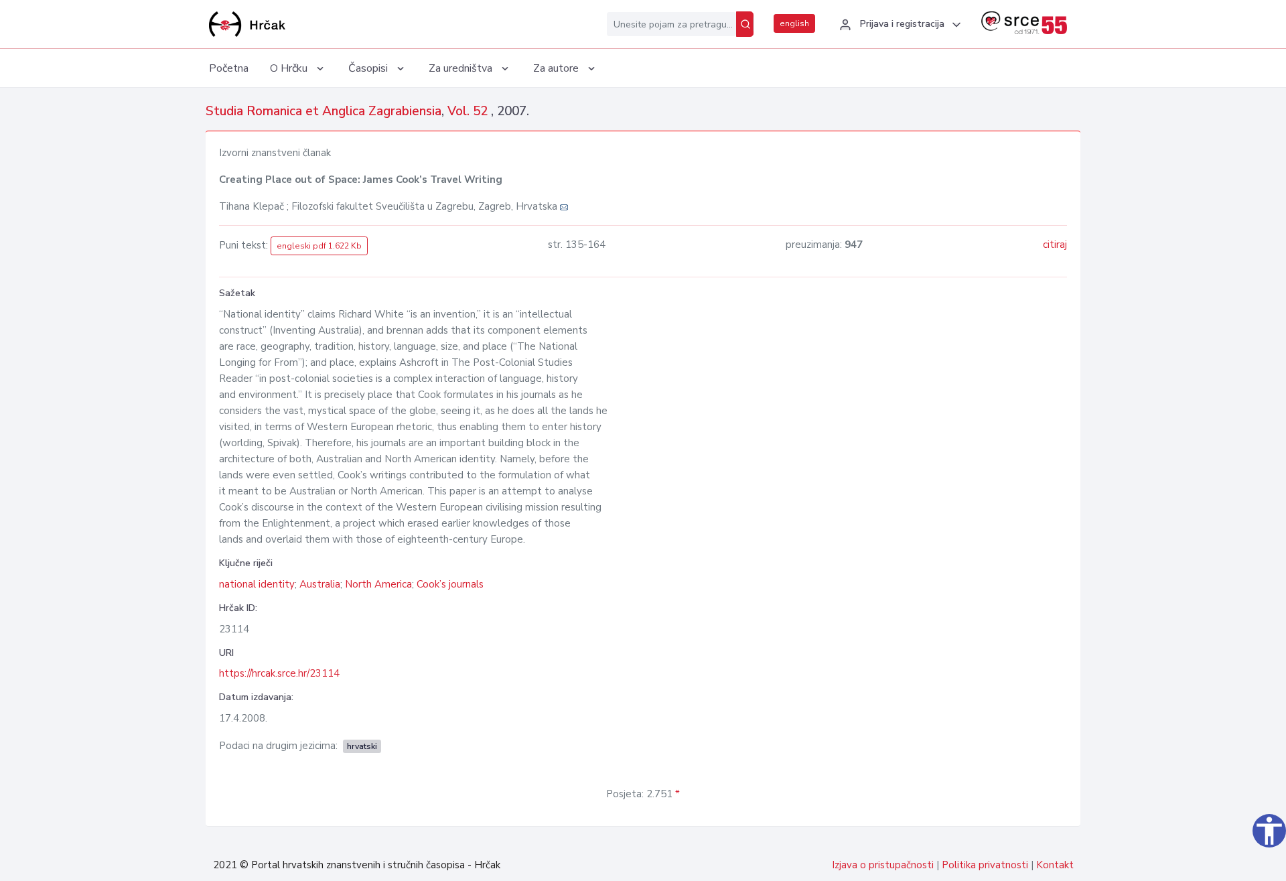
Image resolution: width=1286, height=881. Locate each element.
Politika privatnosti (985, 865)
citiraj (1055, 244)
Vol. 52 (469, 111)
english (794, 23)
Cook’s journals (450, 584)
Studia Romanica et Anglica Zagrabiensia (323, 111)
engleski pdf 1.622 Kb (319, 246)
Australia (319, 584)
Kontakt (1055, 865)
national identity (257, 584)
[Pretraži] (745, 24)
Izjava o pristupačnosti (883, 865)
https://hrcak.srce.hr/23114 (279, 673)
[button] (898, 25)
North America (378, 584)
